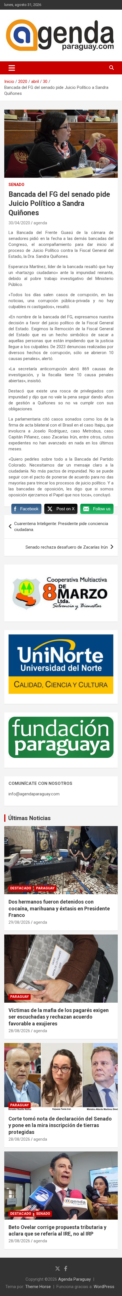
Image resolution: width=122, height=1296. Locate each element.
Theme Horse (38, 1286)
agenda (40, 223)
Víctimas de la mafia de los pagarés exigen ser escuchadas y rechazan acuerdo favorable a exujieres (59, 1017)
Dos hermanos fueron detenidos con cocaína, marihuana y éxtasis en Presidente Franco (59, 908)
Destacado (20, 888)
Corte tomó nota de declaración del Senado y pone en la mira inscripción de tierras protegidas (60, 1125)
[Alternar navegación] (11, 67)
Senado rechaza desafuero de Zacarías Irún (67, 547)
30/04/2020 (19, 223)
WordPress (104, 1286)
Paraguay (45, 888)
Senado (16, 184)
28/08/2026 (19, 1031)
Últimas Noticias (29, 818)
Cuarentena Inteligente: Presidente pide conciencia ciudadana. (61, 526)
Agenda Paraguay (74, 1279)
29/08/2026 (19, 922)
